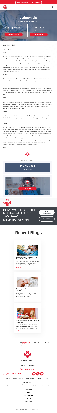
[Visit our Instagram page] (42, 373)
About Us (40, 378)
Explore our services (46, 219)
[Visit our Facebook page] (34, 373)
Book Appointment (23, 2)
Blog (47, 378)
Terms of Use (28, 401)
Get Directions (28, 369)
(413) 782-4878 (33, 21)
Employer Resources (18, 378)
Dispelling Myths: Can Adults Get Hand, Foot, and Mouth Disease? (26, 258)
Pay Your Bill (36, 2)
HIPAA (28, 392)
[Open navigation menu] (52, 7)
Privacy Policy (28, 389)
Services (8, 378)
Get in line (27, 188)
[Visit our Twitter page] (38, 373)
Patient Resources (30, 378)
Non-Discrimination (28, 395)
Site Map (28, 398)
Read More (18, 267)
